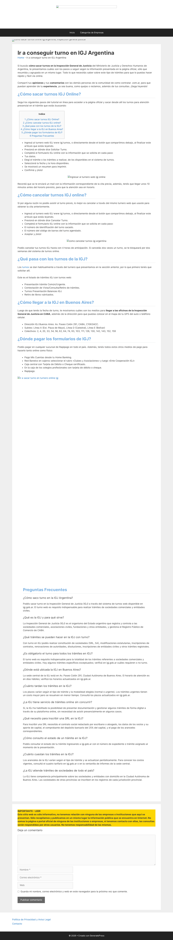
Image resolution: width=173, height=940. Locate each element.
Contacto (17, 923)
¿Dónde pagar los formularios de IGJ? (41, 132)
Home (21, 57)
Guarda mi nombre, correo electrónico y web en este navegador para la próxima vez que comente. (74, 891)
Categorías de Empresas (92, 32)
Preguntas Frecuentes (42, 135)
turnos (26, 267)
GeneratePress (97, 935)
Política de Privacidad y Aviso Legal (31, 919)
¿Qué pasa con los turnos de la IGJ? (41, 126)
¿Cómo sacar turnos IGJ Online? (42, 119)
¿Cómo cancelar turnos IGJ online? (42, 122)
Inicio (72, 32)
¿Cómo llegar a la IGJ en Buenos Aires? (42, 129)
